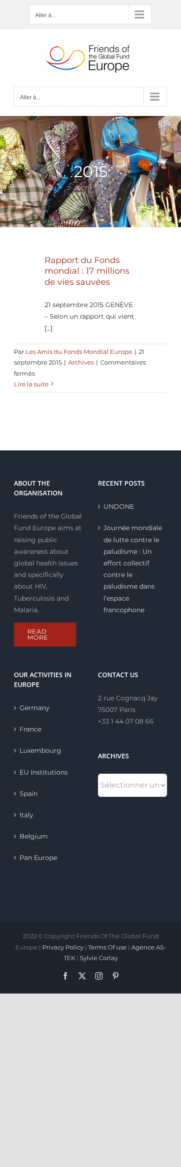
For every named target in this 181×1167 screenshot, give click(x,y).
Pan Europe (38, 857)
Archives (81, 362)
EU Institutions (43, 772)
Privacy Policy (63, 947)
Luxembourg (40, 750)
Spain (28, 793)
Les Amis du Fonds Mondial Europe (79, 351)
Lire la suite (31, 384)
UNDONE (118, 506)
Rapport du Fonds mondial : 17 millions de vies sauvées (87, 271)
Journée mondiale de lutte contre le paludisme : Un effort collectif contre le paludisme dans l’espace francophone (132, 569)
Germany (34, 708)
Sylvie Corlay (99, 958)
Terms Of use (107, 947)
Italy (26, 815)
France (30, 729)
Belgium (33, 836)
